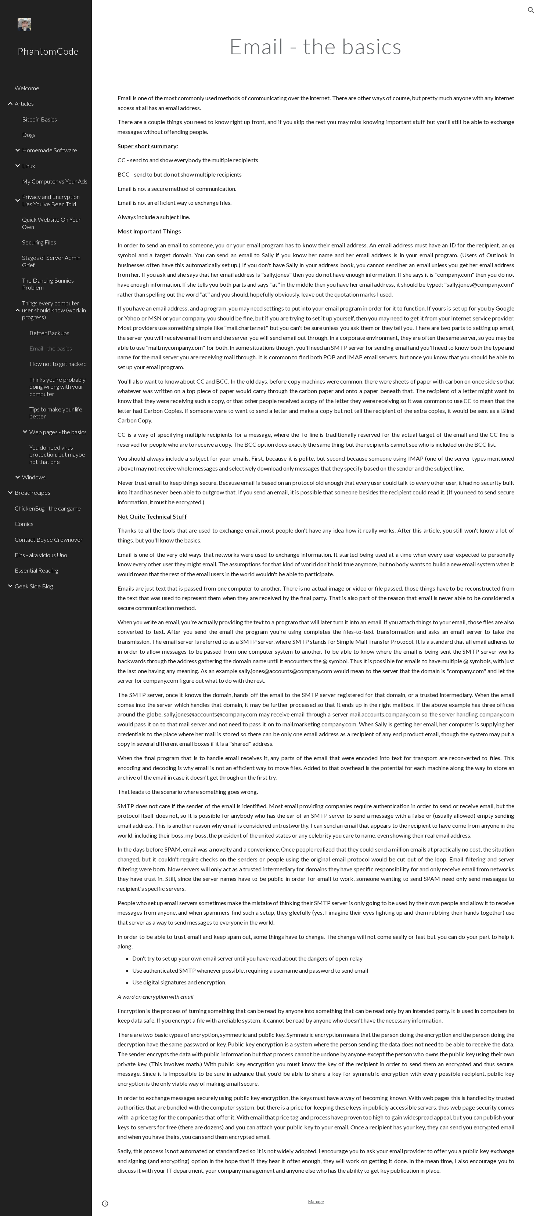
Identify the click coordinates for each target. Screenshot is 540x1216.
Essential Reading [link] (36, 570)
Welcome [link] (27, 87)
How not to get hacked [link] (58, 363)
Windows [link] (34, 476)
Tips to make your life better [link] (55, 413)
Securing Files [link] (39, 242)
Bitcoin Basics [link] (39, 119)
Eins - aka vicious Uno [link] (41, 554)
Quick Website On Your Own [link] (51, 223)
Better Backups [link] (49, 332)
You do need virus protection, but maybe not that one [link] (57, 454)
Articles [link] (24, 103)
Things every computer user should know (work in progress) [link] (54, 310)
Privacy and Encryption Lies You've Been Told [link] (51, 200)
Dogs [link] (28, 134)
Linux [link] (28, 165)
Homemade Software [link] (49, 149)
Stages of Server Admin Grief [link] (51, 261)
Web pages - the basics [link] (58, 431)
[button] (531, 10)
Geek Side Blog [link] (34, 585)
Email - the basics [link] (50, 348)
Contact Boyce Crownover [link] (49, 539)
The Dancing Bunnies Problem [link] (48, 284)
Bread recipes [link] (32, 492)
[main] (315, 46)
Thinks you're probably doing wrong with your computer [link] (57, 386)
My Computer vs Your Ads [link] (54, 181)
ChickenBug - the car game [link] (48, 508)
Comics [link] (24, 523)
